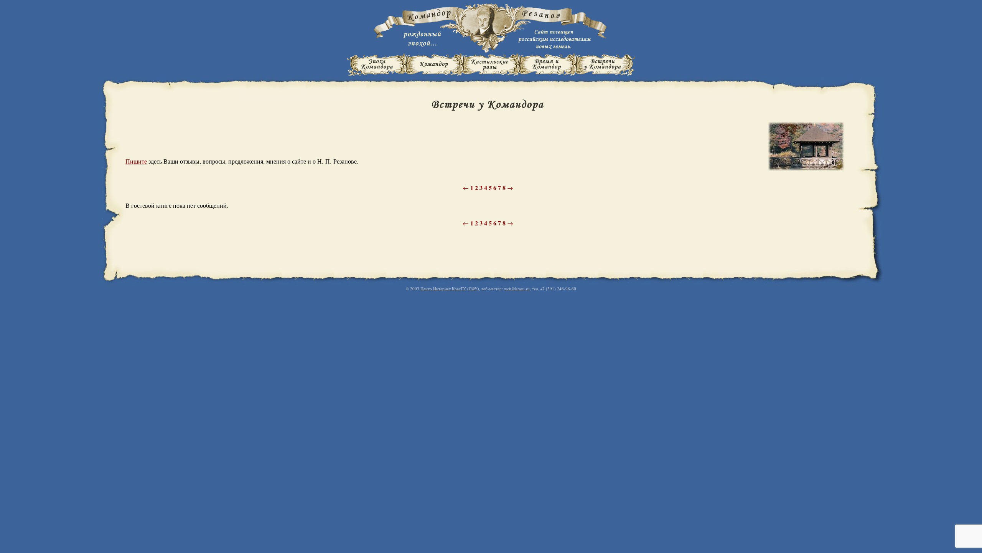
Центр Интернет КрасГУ (443, 288)
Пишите (136, 161)
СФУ (473, 288)
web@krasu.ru (517, 288)
